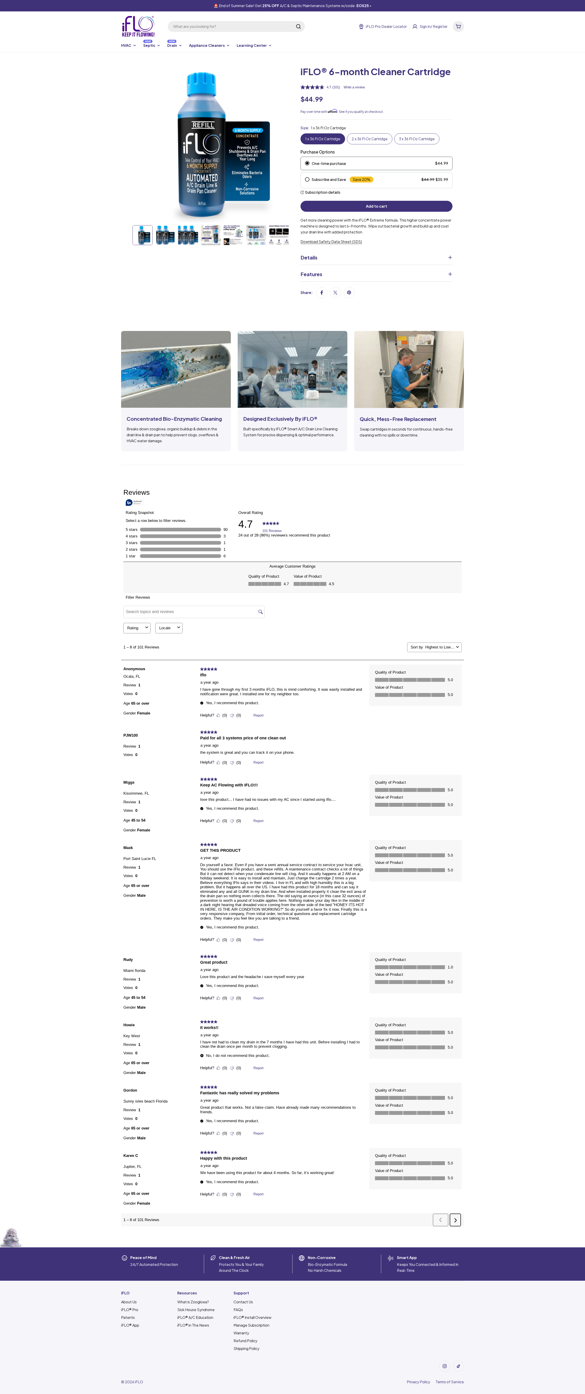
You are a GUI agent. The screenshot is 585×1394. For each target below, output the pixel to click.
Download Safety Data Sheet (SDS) (331, 241)
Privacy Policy (418, 1381)
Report (258, 715)
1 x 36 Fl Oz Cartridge (322, 138)
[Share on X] (335, 292)
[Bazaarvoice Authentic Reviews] (135, 502)
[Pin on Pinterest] (349, 292)
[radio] (376, 163)
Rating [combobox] (132, 628)
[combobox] (236, 26)
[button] (440, 1220)
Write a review (354, 87)
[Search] (298, 26)
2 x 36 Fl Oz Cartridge (370, 138)
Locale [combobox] (164, 628)
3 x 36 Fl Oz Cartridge (417, 138)
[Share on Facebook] (321, 292)
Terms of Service (450, 1381)
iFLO (139, 1381)
